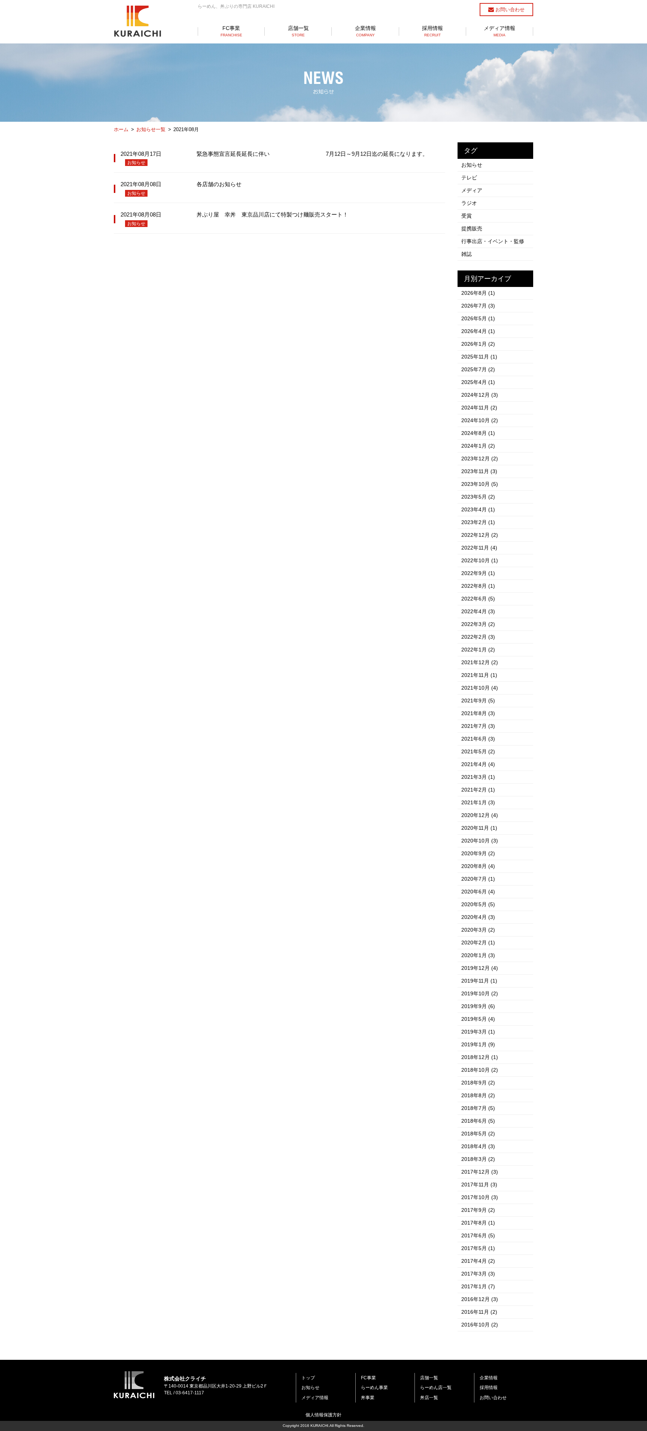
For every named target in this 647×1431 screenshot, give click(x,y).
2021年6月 (478, 739)
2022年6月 (478, 599)
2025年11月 (479, 357)
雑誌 (466, 254)
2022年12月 (479, 535)
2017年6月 (478, 1235)
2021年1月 (478, 802)
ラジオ (469, 203)
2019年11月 (479, 981)
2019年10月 (479, 993)
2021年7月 (478, 726)
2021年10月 (479, 688)
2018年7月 (478, 1108)
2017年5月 (478, 1248)
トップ (308, 1377)
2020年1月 (478, 955)
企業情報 (365, 31)
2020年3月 (478, 930)
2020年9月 (478, 853)
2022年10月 (479, 560)
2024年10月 (479, 420)
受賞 (466, 216)
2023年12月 (479, 459)
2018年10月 (479, 1070)
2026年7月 (478, 306)
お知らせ (136, 162)
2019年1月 (478, 1044)
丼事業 (367, 1397)
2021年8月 (478, 713)
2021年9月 (478, 701)
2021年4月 (478, 764)
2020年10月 (479, 841)
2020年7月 (478, 879)
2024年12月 (479, 395)
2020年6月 (478, 892)
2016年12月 (479, 1299)
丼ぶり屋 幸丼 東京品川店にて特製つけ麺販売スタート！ (272, 214)
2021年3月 (478, 777)
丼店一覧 (429, 1397)
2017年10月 (479, 1197)
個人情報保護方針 (323, 1415)
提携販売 (471, 229)
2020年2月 (478, 943)
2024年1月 (478, 446)
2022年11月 (479, 548)
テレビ (469, 178)
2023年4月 (478, 509)
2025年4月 (478, 382)
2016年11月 (479, 1312)
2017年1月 (478, 1286)
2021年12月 (479, 662)
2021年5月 (478, 751)
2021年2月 (478, 790)
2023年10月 (479, 484)
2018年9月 (478, 1083)
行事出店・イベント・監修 (492, 241)
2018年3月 (478, 1159)
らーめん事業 (374, 1387)
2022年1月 (478, 650)
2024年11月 (479, 408)
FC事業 (231, 31)
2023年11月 (479, 471)
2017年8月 (478, 1223)
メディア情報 (499, 31)
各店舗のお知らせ (219, 184)
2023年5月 (478, 497)
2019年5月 (478, 1019)
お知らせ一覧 (150, 129)
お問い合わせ (509, 9)
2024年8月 (478, 433)
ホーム (121, 129)
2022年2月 (478, 637)
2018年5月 (478, 1134)
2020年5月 (478, 904)
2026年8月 (478, 293)
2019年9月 (478, 1006)
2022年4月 (478, 611)
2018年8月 (478, 1095)
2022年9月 (478, 573)
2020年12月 (479, 815)
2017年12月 (479, 1172)
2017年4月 (478, 1261)
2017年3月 (478, 1274)
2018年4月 (478, 1146)
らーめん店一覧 (436, 1387)
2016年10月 (479, 1325)
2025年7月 (478, 369)
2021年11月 (479, 675)
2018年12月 (479, 1057)
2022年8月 (478, 586)
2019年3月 (478, 1032)
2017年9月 (478, 1210)
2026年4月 (478, 331)
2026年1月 (478, 344)
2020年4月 (478, 917)
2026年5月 (478, 318)
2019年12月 (479, 968)
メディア (471, 190)
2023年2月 (478, 522)
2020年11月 (479, 828)
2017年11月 (479, 1185)
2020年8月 (478, 866)
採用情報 (432, 31)
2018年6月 (478, 1121)
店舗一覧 (298, 31)
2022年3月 (478, 624)
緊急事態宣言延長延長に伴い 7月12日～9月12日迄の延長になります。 (312, 154)
